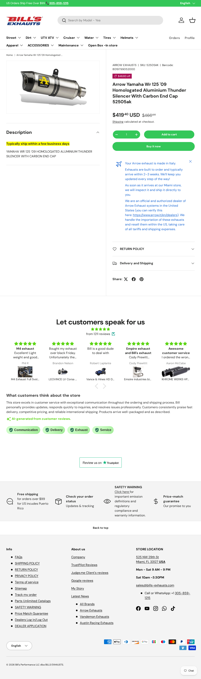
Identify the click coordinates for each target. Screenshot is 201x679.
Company (78, 557)
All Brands (87, 604)
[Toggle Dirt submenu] (34, 37)
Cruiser (69, 38)
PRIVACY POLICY (26, 576)
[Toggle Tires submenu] (114, 37)
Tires (107, 38)
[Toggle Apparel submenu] (21, 45)
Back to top (100, 528)
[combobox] (110, 20)
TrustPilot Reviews (84, 565)
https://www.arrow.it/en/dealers (155, 215)
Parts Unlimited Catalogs (33, 601)
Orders (174, 38)
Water (89, 38)
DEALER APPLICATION (30, 626)
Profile (190, 38)
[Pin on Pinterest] (141, 279)
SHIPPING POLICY (27, 563)
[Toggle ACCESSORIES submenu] (52, 45)
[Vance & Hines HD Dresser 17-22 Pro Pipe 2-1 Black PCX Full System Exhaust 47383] (100, 371)
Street (11, 38)
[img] (100, 329)
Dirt (28, 38)
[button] (192, 20)
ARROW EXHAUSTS (124, 65)
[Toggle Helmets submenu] (136, 37)
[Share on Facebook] (134, 279)
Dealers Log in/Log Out (31, 620)
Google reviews (82, 581)
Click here (122, 492)
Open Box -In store (103, 45)
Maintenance (68, 45)
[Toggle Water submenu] (97, 37)
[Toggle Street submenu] (19, 37)
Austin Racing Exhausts (96, 623)
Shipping (117, 121)
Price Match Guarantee (31, 613)
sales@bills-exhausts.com (155, 585)
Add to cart (169, 134)
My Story (77, 588)
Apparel (12, 45)
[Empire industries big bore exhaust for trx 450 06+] (138, 371)
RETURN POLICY (26, 570)
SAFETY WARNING (28, 607)
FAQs (18, 557)
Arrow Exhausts (91, 610)
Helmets (127, 38)
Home (9, 55)
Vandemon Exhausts (94, 617)
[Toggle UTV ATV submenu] (57, 37)
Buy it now (153, 146)
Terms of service (26, 582)
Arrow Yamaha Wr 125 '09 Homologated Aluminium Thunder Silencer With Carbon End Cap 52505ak (40, 55)
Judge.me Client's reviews (89, 573)
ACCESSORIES (38, 45)
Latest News (80, 596)
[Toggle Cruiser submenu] (78, 37)
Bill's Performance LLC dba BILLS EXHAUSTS (39, 664)
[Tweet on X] (126, 279)
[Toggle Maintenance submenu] (81, 45)
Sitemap (21, 588)
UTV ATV (47, 38)
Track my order (26, 595)
